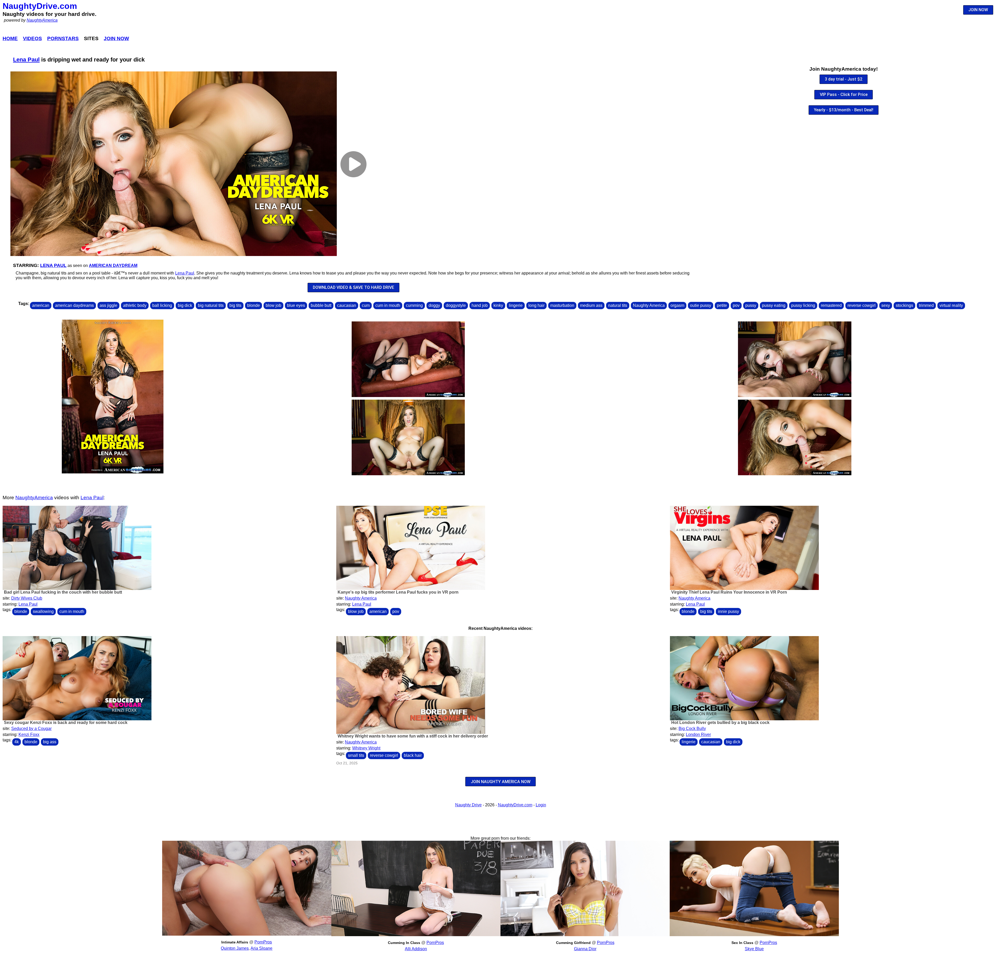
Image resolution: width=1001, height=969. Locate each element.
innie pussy (728, 611)
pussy (750, 305)
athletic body (135, 305)
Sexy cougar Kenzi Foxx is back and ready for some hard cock (65, 722)
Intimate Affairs (234, 942)
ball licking (162, 305)
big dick (185, 305)
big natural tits (211, 305)
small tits (356, 755)
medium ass (591, 305)
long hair (536, 305)
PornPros (263, 942)
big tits (235, 305)
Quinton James (235, 948)
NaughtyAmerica (42, 20)
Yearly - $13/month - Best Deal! (843, 109)
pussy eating (773, 305)
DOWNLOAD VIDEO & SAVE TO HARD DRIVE (353, 287)
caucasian (346, 305)
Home (10, 38)
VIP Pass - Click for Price (844, 94)
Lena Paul (26, 59)
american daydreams (74, 305)
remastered (831, 305)
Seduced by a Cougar (31, 728)
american (40, 305)
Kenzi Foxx (29, 734)
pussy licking (803, 305)
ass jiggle (108, 305)
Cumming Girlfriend (573, 943)
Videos (32, 38)
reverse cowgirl (861, 305)
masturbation (562, 305)
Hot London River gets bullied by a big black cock (720, 722)
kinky (498, 305)
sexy (885, 305)
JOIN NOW (978, 9)
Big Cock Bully (692, 728)
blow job (273, 305)
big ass (49, 742)
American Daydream (113, 265)
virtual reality (951, 305)
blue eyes (296, 305)
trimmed (926, 305)
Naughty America (649, 305)
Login (541, 805)
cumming (414, 305)
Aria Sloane (261, 948)
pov (736, 305)
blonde (253, 305)
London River (698, 734)
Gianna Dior (585, 949)
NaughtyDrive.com (40, 6)
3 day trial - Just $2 (843, 79)
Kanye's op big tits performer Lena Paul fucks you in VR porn (398, 592)
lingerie (516, 305)
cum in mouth (387, 305)
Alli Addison (416, 949)
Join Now (116, 38)
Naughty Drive (468, 805)
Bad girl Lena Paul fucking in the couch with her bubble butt (63, 592)
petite (722, 305)
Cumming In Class (404, 943)
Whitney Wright (366, 748)
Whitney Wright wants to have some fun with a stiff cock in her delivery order (413, 736)
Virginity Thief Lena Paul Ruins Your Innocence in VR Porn (729, 592)
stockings (904, 305)
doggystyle (456, 305)
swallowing (43, 611)
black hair (413, 755)
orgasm (677, 305)
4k (16, 742)
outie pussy (700, 305)
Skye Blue (754, 949)
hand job (480, 305)
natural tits (617, 305)
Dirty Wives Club (26, 598)
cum (366, 305)
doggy (434, 305)
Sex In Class (742, 943)
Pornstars (63, 38)
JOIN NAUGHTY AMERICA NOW (500, 781)
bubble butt (321, 305)
